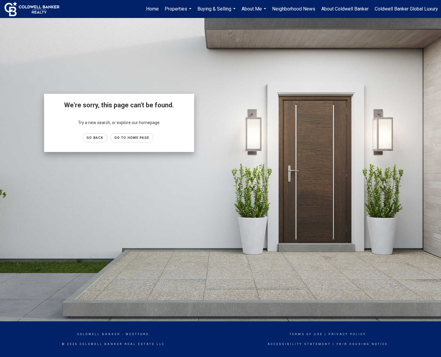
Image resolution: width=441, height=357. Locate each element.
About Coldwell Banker (345, 9)
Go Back (94, 138)
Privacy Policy (347, 334)
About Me (255, 12)
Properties (179, 12)
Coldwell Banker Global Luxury (406, 9)
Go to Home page (131, 138)
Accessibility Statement (299, 344)
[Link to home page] (34, 9)
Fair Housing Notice (362, 344)
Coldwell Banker (98, 334)
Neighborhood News (293, 9)
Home (152, 9)
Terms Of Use (306, 334)
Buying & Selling (217, 12)
